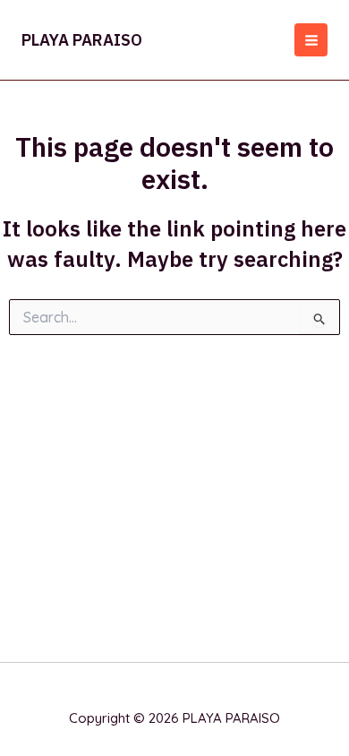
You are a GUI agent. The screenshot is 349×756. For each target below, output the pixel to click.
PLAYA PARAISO (81, 40)
